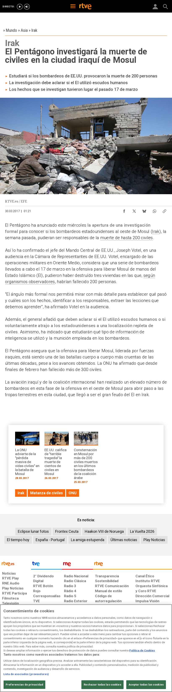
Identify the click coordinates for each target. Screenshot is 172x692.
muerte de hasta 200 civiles (126, 237)
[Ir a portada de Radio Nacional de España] (77, 565)
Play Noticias (154, 540)
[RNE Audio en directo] (26, 7)
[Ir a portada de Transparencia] (132, 565)
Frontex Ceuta (66, 531)
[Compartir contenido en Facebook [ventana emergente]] (124, 210)
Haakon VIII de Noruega (104, 531)
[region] (86, 648)
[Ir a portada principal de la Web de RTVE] (15, 563)
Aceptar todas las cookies (146, 684)
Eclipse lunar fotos (33, 531)
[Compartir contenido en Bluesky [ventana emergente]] (144, 210)
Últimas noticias (124, 540)
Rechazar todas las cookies (102, 684)
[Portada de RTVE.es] (85, 6)
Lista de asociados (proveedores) (26, 674)
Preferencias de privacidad (24, 684)
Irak (155, 231)
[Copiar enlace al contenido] (164, 210)
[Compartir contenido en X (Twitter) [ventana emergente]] (134, 210)
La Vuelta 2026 (142, 531)
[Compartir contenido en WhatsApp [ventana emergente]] (154, 210)
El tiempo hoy (18, 540)
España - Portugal (50, 540)
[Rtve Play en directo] (19, 7)
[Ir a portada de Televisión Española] (46, 565)
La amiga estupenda (87, 540)
